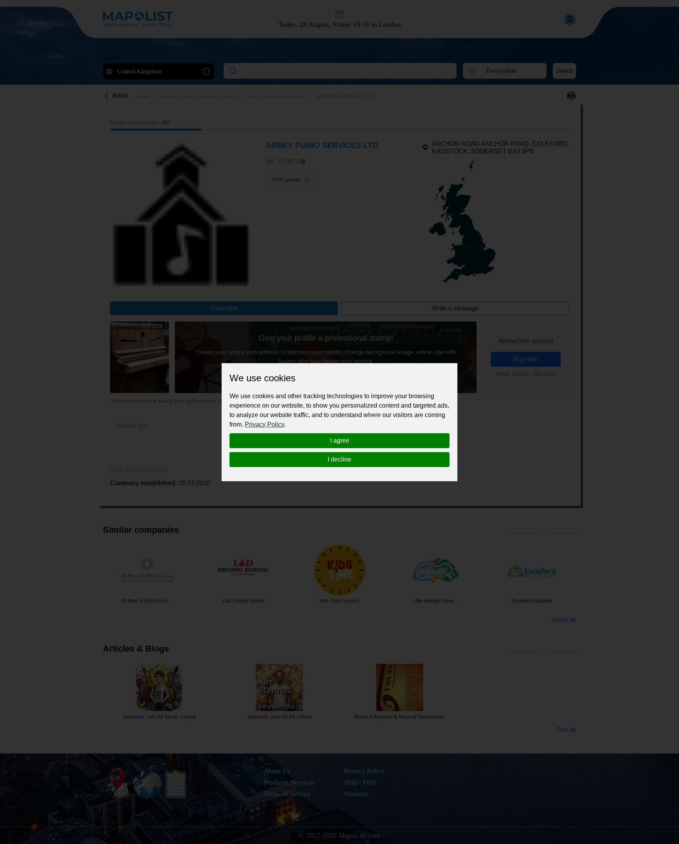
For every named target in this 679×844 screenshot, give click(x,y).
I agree (339, 440)
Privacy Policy (264, 424)
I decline (339, 459)
